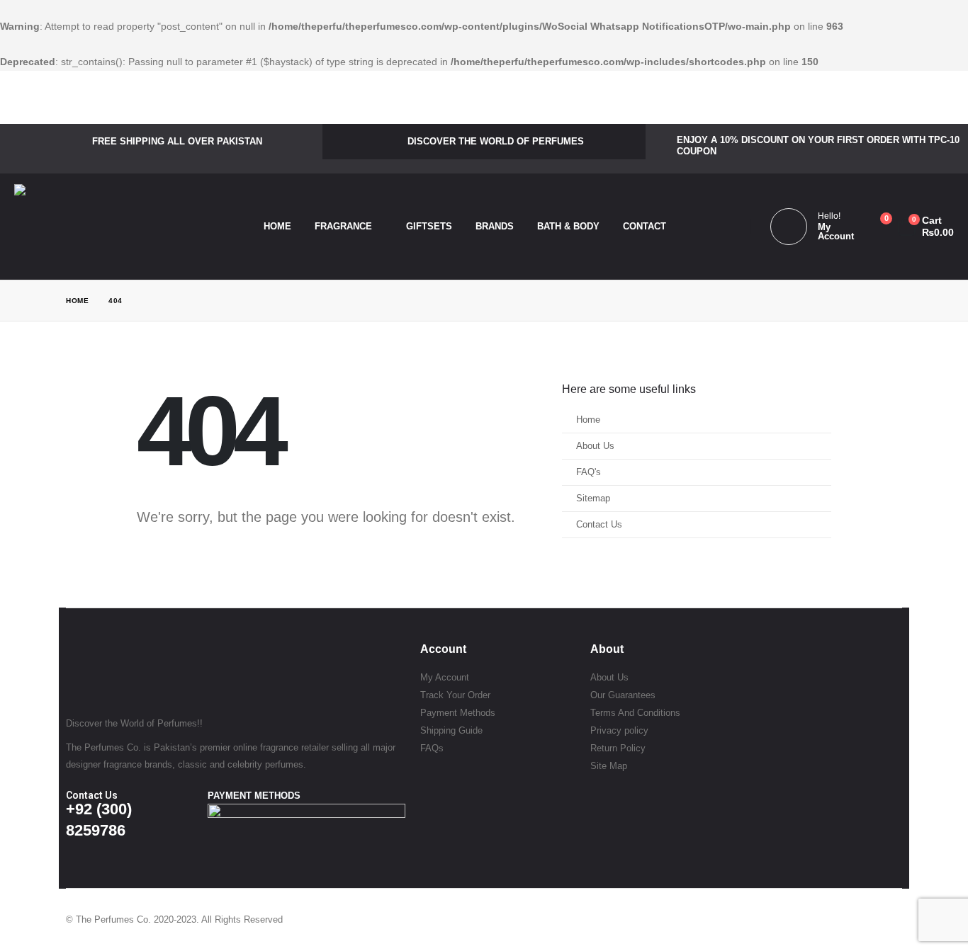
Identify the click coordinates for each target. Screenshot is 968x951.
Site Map (608, 766)
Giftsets (429, 226)
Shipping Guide (451, 730)
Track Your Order (455, 695)
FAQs (432, 748)
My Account (444, 677)
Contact (644, 226)
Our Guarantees (622, 695)
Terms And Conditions (635, 712)
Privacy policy (619, 730)
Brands (494, 226)
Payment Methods (457, 712)
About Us (595, 446)
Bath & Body (568, 226)
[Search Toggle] (719, 226)
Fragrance (343, 226)
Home (277, 226)
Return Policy (618, 748)
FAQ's (588, 472)
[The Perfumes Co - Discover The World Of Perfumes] (99, 226)
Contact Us (599, 525)
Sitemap (593, 498)
